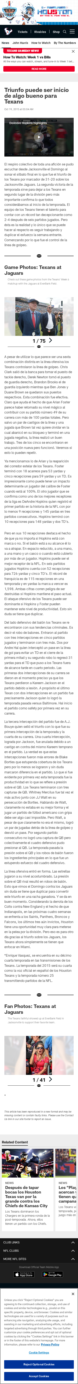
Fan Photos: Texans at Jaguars (30, 1009)
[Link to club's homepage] (8, 30)
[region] (39, 1336)
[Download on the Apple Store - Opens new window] (23, 1274)
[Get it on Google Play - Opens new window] (52, 1276)
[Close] (73, 51)
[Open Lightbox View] (39, 323)
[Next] (50, 340)
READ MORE (39, 68)
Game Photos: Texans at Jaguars (32, 270)
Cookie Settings (39, 1352)
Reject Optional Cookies (39, 1364)
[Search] (64, 31)
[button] (39, 137)
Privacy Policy (50, 1344)
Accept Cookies (39, 1376)
